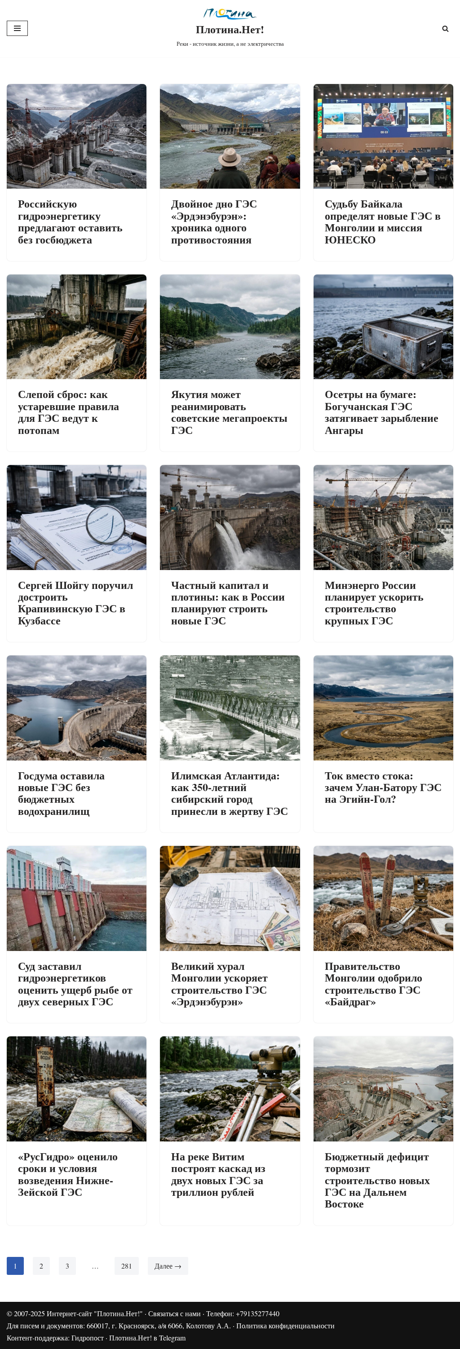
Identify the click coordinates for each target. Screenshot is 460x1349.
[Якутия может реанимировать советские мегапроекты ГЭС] (230, 326)
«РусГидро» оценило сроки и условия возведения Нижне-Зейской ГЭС (68, 1173)
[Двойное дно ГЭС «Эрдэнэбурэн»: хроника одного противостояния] (230, 136)
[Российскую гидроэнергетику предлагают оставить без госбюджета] (76, 136)
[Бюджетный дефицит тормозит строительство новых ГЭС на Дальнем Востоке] (383, 1088)
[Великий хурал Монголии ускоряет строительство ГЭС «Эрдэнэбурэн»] (230, 898)
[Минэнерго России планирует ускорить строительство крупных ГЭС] (383, 517)
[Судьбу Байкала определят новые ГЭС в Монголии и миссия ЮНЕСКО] (383, 136)
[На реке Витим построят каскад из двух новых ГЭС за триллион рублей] (230, 1088)
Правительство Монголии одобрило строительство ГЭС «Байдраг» (373, 983)
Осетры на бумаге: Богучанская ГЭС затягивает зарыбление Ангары (381, 411)
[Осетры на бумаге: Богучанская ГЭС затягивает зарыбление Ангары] (383, 326)
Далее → (168, 1265)
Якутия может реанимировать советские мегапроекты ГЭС (229, 411)
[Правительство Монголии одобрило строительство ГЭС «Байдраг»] (383, 898)
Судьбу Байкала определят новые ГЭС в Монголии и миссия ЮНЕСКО (383, 221)
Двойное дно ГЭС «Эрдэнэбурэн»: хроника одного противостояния (214, 221)
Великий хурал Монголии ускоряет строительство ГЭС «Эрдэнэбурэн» (219, 983)
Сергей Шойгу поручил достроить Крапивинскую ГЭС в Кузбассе (75, 602)
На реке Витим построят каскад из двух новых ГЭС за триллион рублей (218, 1173)
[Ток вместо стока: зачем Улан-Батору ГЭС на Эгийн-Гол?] (383, 707)
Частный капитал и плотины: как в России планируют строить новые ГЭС (228, 602)
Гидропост (87, 1337)
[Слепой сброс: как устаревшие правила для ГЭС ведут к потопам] (76, 326)
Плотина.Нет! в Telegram (147, 1337)
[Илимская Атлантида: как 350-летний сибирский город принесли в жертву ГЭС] (230, 707)
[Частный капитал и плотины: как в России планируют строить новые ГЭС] (230, 517)
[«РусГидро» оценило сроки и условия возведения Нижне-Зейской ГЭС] (76, 1088)
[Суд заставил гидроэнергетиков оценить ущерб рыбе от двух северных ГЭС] (76, 898)
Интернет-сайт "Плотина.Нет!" (95, 1313)
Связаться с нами (174, 1313)
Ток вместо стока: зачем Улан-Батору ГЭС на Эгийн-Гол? (383, 787)
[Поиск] (445, 28)
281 (126, 1265)
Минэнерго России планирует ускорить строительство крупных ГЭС (374, 602)
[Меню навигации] (17, 28)
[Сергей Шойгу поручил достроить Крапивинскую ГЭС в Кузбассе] (76, 517)
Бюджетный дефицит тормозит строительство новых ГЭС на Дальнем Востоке (377, 1180)
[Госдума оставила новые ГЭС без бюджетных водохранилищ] (76, 707)
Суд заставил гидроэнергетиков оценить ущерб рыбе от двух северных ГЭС (75, 983)
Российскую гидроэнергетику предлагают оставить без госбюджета (70, 221)
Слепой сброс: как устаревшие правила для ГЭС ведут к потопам (68, 411)
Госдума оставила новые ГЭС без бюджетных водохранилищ (61, 792)
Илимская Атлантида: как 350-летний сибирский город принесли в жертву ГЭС (229, 792)
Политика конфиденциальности (285, 1325)
